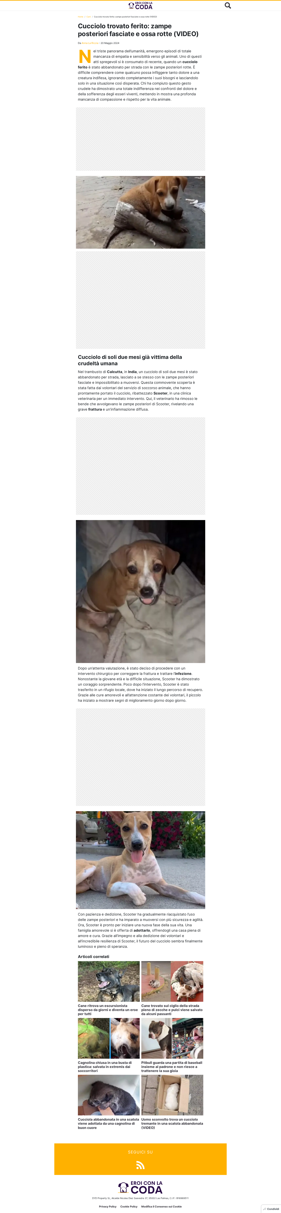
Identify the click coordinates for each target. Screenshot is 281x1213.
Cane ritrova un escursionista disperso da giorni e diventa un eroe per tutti (108, 1010)
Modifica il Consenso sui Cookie (161, 1206)
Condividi (273, 1209)
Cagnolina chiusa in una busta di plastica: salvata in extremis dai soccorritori (105, 1067)
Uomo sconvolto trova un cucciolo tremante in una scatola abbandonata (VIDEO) (172, 1123)
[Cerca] (228, 5)
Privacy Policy (107, 1206)
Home (80, 16)
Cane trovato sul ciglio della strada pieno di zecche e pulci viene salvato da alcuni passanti (172, 1010)
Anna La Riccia (90, 43)
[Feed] (140, 1164)
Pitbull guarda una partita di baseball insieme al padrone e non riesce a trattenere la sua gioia (171, 1067)
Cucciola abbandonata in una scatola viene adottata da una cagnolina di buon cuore (108, 1123)
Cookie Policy (128, 1206)
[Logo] (140, 5)
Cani (89, 16)
